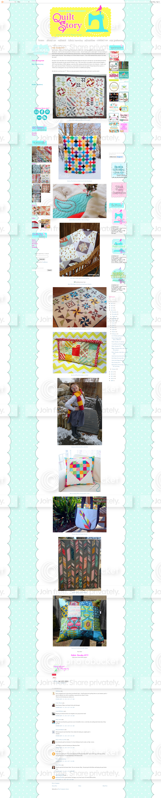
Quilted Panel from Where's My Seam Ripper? (79, 219)
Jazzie (57, 751)
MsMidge (58, 691)
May (113, 327)
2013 (112, 372)
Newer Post (54, 786)
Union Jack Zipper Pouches (118, 360)
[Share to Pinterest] (68, 681)
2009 (112, 380)
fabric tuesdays (61, 683)
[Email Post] (59, 681)
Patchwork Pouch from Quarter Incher (79, 375)
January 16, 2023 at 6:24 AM (65, 779)
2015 (112, 308)
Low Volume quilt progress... (118, 335)
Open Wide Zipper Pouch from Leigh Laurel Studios (79, 284)
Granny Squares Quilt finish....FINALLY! (116, 338)
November (114, 314)
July (113, 323)
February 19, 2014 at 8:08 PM (65, 771)
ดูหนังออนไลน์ (59, 777)
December (114, 312)
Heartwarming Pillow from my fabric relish (79, 493)
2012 (112, 374)
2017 (112, 303)
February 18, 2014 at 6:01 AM (65, 726)
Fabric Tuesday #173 (58, 48)
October (114, 316)
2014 (112, 310)
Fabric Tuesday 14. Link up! (118, 341)
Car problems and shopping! (118, 344)
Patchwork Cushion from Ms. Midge (80, 648)
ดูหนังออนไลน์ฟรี (60, 775)
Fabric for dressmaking (61, 759)
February (114, 334)
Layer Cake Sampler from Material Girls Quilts (79, 120)
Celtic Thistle (59, 703)
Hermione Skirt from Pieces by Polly (80, 447)
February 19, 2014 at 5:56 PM (65, 761)
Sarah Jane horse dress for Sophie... (119, 356)
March (113, 331)
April (113, 329)
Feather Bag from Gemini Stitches (79, 534)
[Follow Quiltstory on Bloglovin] (116, 157)
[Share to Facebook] (66, 681)
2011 (112, 376)
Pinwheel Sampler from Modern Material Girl (79, 329)
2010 (112, 378)
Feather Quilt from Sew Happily (79, 592)
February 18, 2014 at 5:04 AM (65, 707)
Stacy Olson (58, 765)
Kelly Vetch (58, 719)
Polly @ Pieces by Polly (61, 739)
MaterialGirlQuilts (60, 729)
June (113, 325)
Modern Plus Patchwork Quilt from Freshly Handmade (79, 181)
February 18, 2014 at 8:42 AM (65, 747)
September (114, 318)
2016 (112, 305)
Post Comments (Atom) (63, 789)
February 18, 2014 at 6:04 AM (65, 736)
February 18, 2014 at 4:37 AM (65, 699)
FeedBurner (45, 262)
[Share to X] (64, 681)
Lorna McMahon (59, 711)
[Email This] (61, 681)
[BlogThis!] (63, 681)
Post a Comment (55, 783)
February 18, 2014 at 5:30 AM (65, 715)
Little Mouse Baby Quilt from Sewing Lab (79, 278)
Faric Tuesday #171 (116, 362)
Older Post (105, 786)
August (114, 320)
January (114, 369)
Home (79, 786)
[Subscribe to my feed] (44, 120)
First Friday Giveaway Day (118, 358)
